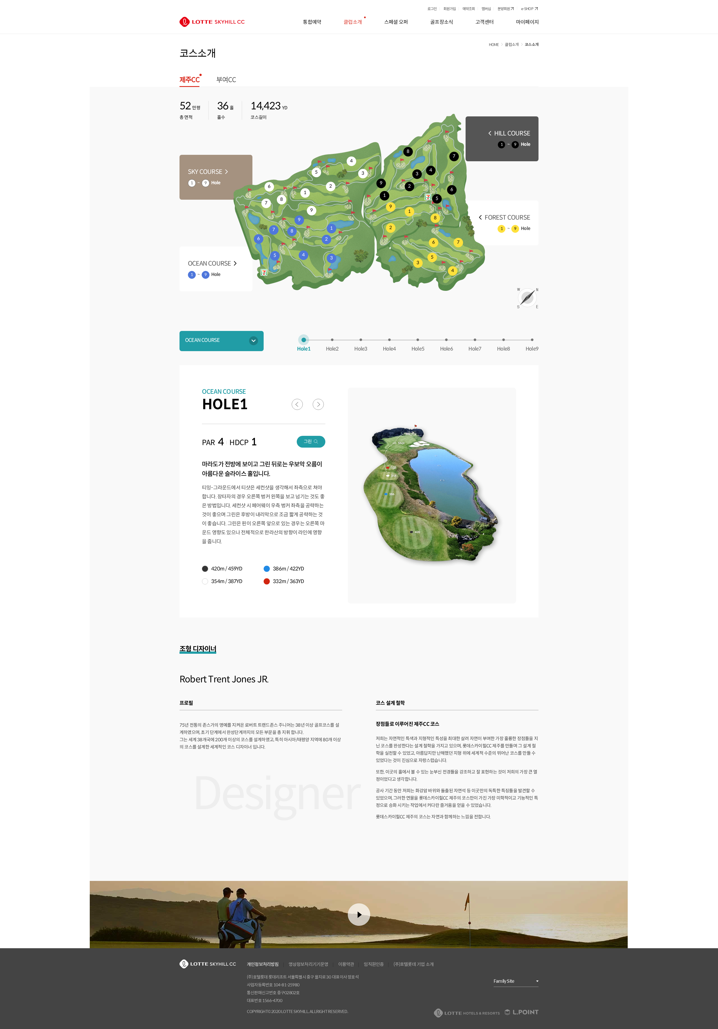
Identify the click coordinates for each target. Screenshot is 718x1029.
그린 (308, 442)
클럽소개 (512, 44)
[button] (216, 177)
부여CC (226, 80)
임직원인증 (374, 964)
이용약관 (346, 964)
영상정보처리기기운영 (308, 964)
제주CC (189, 81)
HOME (494, 44)
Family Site (504, 980)
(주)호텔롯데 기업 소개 (413, 964)
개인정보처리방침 (263, 964)
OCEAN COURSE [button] (202, 340)
